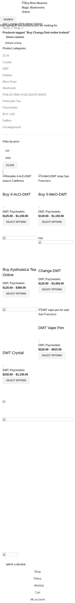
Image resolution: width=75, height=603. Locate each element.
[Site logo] (37, 7)
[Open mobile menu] (4, 7)
